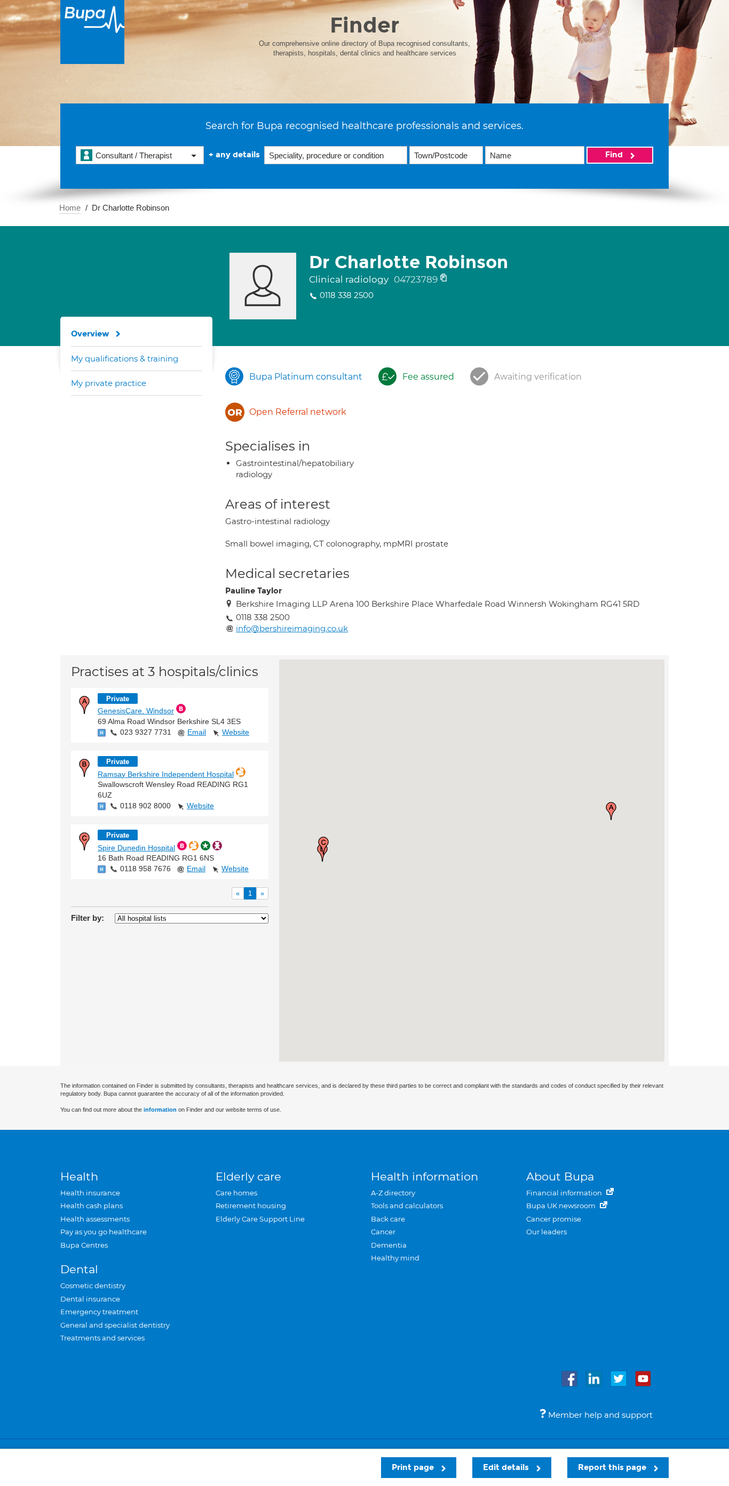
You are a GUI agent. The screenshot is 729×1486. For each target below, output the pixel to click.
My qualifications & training (124, 359)
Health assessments (95, 1219)
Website (235, 732)
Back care (388, 1219)
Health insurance (90, 1192)
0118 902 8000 (145, 805)
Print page (414, 1467)
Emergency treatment (99, 1311)
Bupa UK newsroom (561, 1205)
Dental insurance (90, 1299)
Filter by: (87, 917)
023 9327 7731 (145, 732)
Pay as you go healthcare (103, 1231)
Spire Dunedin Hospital (136, 848)
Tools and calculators (407, 1205)
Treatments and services (102, 1338)
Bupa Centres (84, 1245)
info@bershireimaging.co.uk (292, 628)
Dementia (389, 1245)
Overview (90, 334)
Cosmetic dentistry (92, 1285)
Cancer (383, 1231)
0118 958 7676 (145, 868)
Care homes (236, 1192)
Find (615, 154)
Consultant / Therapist (134, 155)
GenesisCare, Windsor (136, 710)
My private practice (108, 383)
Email (196, 732)
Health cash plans (91, 1205)
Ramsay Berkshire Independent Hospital (166, 774)
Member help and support (599, 1415)
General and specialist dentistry (115, 1325)
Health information (424, 1176)
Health (79, 1176)
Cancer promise (553, 1219)
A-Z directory (393, 1192)
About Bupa (560, 1176)
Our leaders (546, 1231)
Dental (79, 1269)
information (160, 1109)
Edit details (507, 1467)
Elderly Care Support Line (260, 1219)
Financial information (565, 1192)
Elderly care (248, 1176)
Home (70, 207)
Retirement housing (251, 1205)
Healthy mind (395, 1258)
